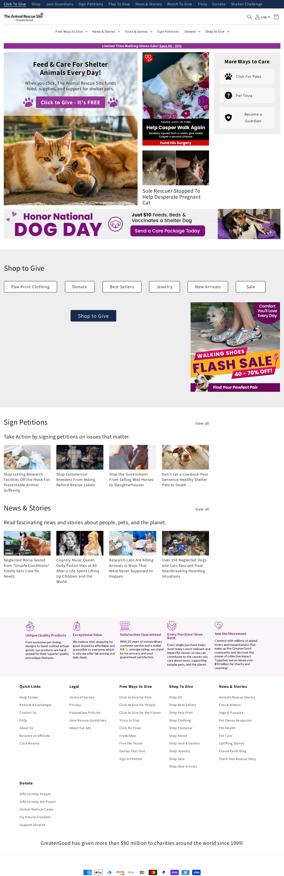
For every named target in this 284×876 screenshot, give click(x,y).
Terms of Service (82, 697)
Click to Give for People (137, 704)
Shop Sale (177, 758)
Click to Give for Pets (135, 697)
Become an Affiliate (35, 735)
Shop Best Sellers (182, 704)
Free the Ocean (131, 743)
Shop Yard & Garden (184, 743)
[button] (249, 16)
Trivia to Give (129, 720)
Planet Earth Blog (232, 751)
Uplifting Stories (231, 743)
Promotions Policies (85, 712)
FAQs (23, 720)
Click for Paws (130, 728)
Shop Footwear (181, 728)
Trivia (202, 4)
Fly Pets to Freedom (35, 817)
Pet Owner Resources (235, 720)
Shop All (175, 697)
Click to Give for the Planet (140, 712)
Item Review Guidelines (87, 720)
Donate (218, 4)
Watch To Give (179, 4)
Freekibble (127, 735)
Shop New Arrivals (183, 766)
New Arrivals (208, 287)
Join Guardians (59, 4)
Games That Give (132, 751)
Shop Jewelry (179, 751)
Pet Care (225, 735)
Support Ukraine (32, 824)
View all (202, 423)
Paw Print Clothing (30, 287)
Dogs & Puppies (231, 712)
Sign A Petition (130, 758)
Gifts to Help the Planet (38, 801)
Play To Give (119, 4)
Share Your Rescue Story (237, 758)
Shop (36, 4)
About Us (26, 728)
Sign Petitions (91, 4)
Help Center (29, 697)
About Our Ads (80, 728)
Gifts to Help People (35, 794)
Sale (251, 287)
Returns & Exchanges (36, 704)
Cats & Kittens (230, 704)
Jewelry (164, 287)
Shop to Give (93, 315)
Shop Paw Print (181, 712)
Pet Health (227, 728)
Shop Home (178, 735)
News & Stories (148, 4)
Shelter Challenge (246, 4)
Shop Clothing (180, 720)
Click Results (29, 743)
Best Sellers (122, 287)
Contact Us (28, 712)
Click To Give (15, 4)
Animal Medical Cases (36, 809)
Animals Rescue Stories (237, 697)
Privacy (75, 704)
